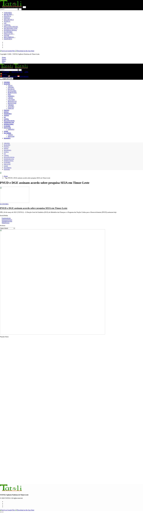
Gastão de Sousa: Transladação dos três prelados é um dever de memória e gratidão (30, 480)
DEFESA (7, 18)
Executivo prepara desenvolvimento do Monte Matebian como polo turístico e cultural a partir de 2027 (35, 409)
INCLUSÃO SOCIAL (11, 26)
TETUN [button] (5, 76)
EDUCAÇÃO (8, 33)
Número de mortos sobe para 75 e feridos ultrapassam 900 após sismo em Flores (29, 433)
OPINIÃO (11, 129)
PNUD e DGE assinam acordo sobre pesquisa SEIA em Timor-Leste (33, 208)
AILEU (10, 85)
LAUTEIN (11, 99)
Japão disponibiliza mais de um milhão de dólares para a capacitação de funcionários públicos (33, 384)
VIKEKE (11, 105)
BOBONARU (12, 92)
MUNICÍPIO (8, 14)
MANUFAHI (12, 103)
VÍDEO (10, 135)
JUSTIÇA (7, 21)
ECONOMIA (8, 32)
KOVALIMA (12, 91)
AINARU (11, 87)
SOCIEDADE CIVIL (11, 28)
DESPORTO (8, 39)
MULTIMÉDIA (9, 37)
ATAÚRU (11, 106)
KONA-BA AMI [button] (16, 72)
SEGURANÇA (9, 19)
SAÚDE (6, 35)
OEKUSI (11, 108)
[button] (3, 57)
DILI (9, 94)
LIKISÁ (10, 98)
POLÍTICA (7, 16)
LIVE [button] (26, 72)
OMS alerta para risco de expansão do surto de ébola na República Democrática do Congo (32, 457)
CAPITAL (7, 25)
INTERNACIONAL (10, 30)
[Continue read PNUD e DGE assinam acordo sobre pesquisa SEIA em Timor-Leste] (14, 202)
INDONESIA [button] (24, 76)
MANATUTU (12, 101)
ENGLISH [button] (14, 76)
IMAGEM (11, 136)
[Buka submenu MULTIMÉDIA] (14, 37)
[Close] (24, 7)
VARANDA (8, 12)
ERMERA (11, 96)
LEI (5, 23)
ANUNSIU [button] (5, 72)
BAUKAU (11, 89)
